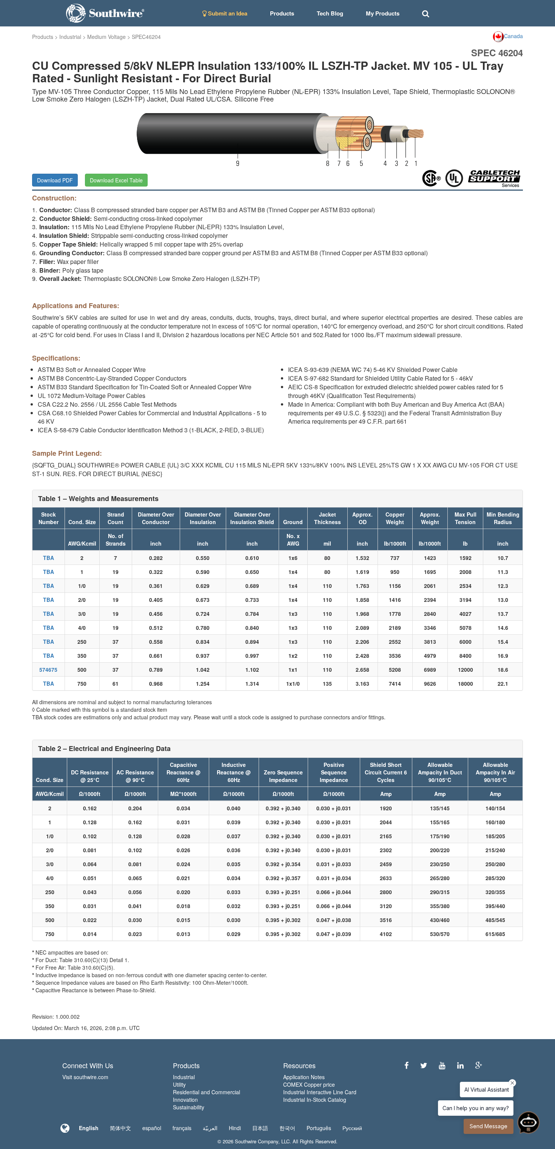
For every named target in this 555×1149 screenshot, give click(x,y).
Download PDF (55, 180)
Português (319, 1128)
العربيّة (210, 1128)
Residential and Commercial (206, 1092)
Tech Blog (330, 13)
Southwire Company (256, 1141)
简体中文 (120, 1128)
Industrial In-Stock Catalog (314, 1099)
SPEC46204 (146, 36)
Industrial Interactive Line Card (319, 1092)
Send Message (488, 1126)
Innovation (185, 1099)
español (151, 1128)
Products (42, 36)
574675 (48, 669)
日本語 (260, 1128)
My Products (382, 13)
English (89, 1128)
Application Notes (304, 1077)
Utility (179, 1084)
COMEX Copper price (309, 1084)
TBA (48, 557)
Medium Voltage (106, 36)
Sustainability (188, 1107)
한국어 (287, 1128)
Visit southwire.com (85, 1077)
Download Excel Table (116, 180)
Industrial (70, 36)
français (182, 1128)
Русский (352, 1128)
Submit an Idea (227, 13)
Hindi (235, 1128)
